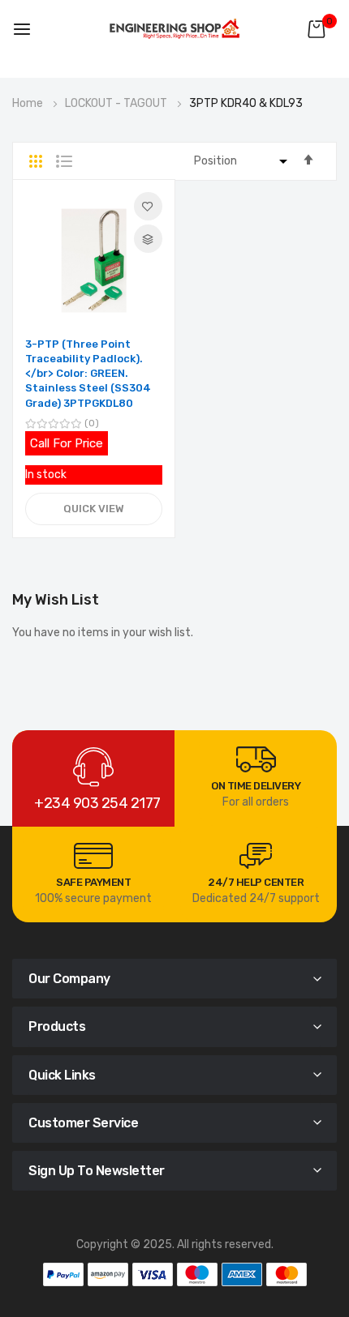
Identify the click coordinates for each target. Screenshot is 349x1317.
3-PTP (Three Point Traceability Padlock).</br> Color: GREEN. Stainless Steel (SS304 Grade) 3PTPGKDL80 (88, 373)
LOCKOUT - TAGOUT (117, 103)
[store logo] (174, 28)
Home (28, 103)
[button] (148, 206)
